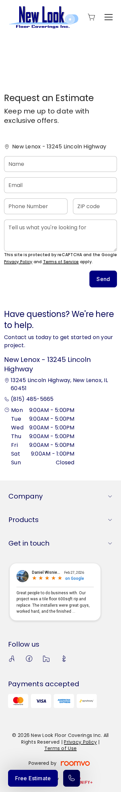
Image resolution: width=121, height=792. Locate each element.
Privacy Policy (18, 262)
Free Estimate (33, 778)
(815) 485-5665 (32, 399)
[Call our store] (71, 778)
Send (103, 279)
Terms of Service (61, 262)
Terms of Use (60, 748)
